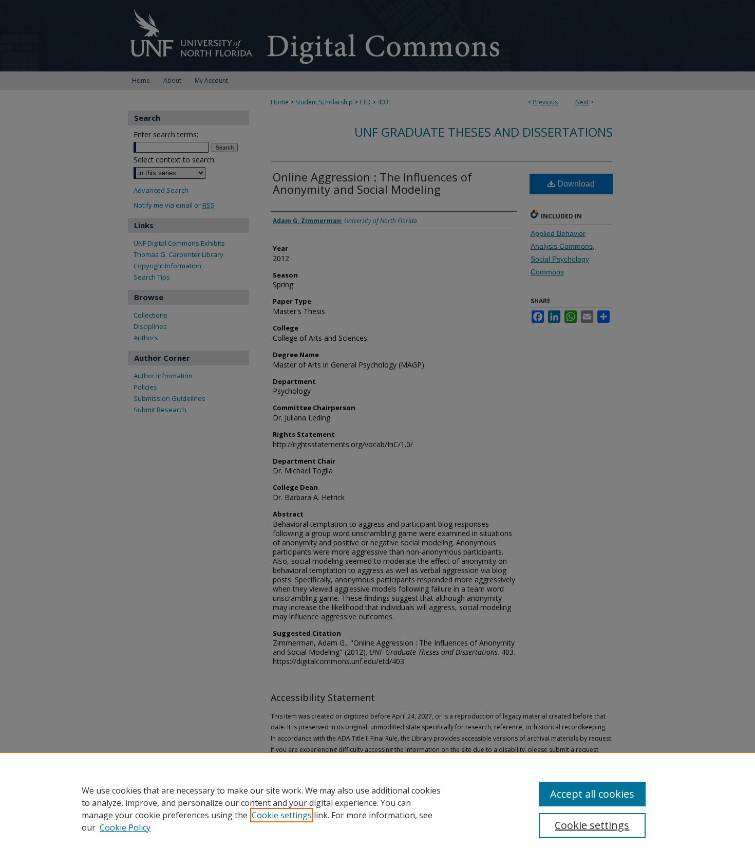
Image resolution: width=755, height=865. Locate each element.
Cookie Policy (125, 827)
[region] (377, 808)
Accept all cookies (592, 794)
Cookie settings (282, 815)
